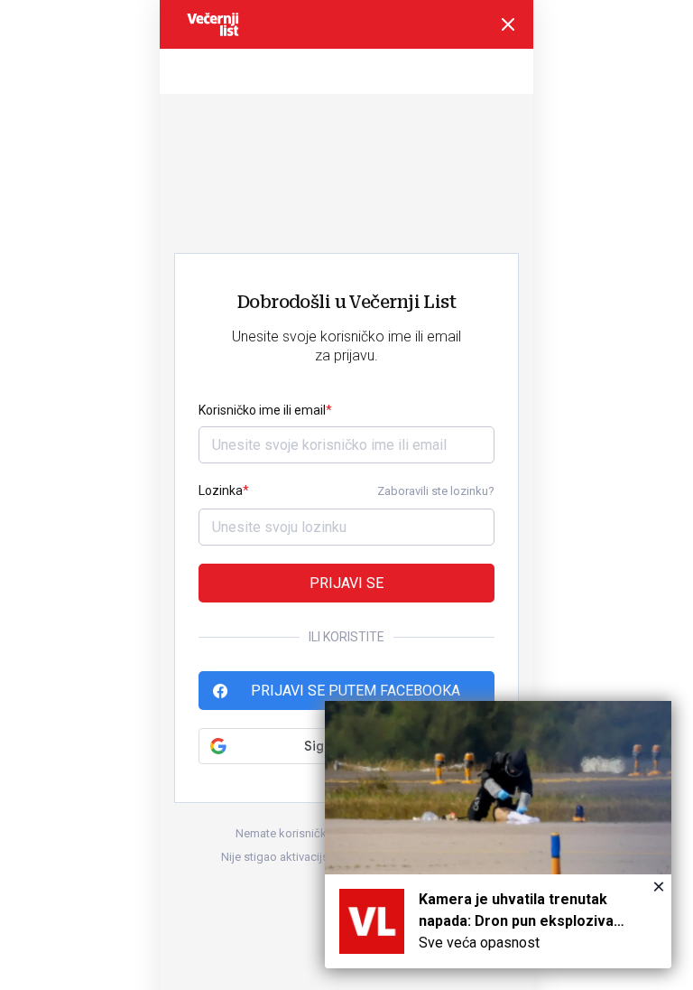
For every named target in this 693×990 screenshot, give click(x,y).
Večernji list (213, 24)
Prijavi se (346, 583)
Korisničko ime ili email (262, 410)
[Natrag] (508, 24)
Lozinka (221, 490)
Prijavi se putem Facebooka (355, 690)
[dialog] (498, 834)
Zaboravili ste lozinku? (435, 491)
